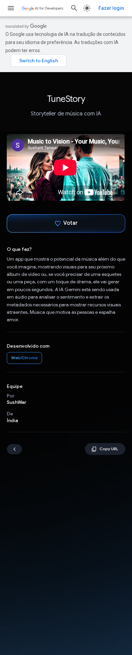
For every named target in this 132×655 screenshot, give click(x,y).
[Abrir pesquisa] (74, 8)
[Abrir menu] (11, 8)
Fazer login (111, 8)
